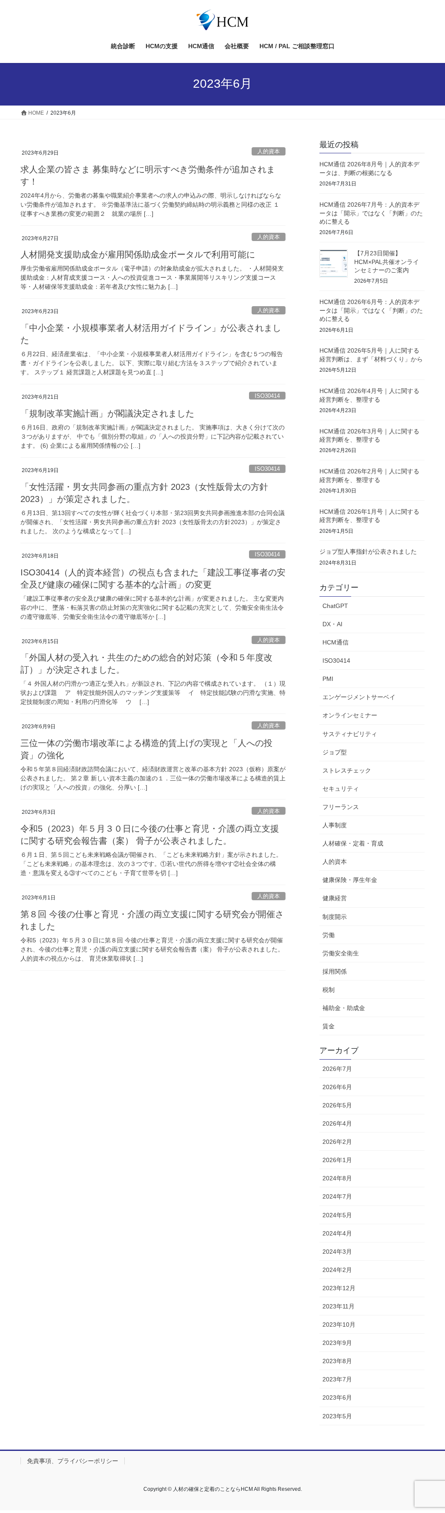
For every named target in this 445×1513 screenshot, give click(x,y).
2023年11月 (338, 1306)
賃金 (328, 1026)
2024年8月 (337, 1178)
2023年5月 (337, 1416)
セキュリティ (340, 788)
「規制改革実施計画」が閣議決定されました (107, 413)
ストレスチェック (346, 770)
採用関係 (334, 971)
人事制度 (334, 825)
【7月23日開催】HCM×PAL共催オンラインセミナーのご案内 (386, 262)
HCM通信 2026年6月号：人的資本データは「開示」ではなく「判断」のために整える (371, 310)
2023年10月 (338, 1324)
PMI (327, 678)
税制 (328, 989)
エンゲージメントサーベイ (358, 697)
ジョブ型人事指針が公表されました (368, 551)
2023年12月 (338, 1288)
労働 (328, 935)
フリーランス (340, 806)
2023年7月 (337, 1379)
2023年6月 (337, 1397)
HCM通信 (335, 642)
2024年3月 (337, 1251)
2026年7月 (337, 1068)
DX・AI (332, 624)
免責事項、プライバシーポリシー (72, 1460)
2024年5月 (337, 1215)
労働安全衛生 (340, 953)
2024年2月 (337, 1269)
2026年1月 (337, 1159)
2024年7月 (337, 1196)
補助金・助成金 (343, 1007)
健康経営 (334, 898)
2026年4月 (337, 1123)
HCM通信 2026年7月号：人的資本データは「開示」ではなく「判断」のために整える (371, 213)
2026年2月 (337, 1141)
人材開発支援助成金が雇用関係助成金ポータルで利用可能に (137, 254)
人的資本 (268, 151)
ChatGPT (335, 605)
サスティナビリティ (349, 733)
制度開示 (334, 916)
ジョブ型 (334, 752)
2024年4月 (337, 1233)
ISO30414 (267, 396)
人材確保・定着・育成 (352, 843)
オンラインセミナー (349, 715)
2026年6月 (337, 1087)
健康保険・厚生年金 (349, 879)
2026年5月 (337, 1105)
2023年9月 (337, 1342)
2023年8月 (337, 1361)
